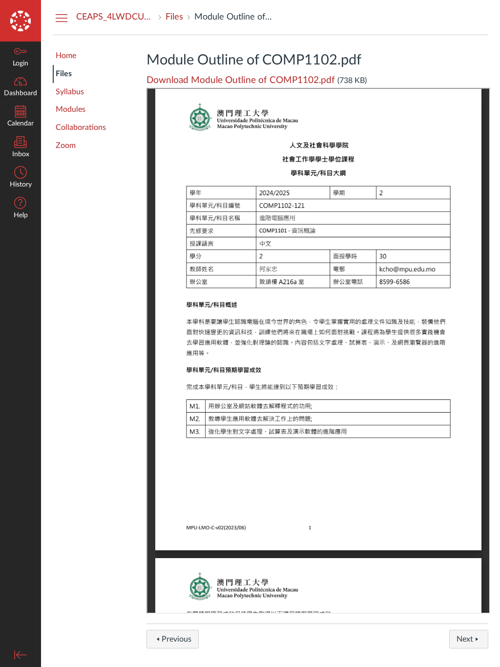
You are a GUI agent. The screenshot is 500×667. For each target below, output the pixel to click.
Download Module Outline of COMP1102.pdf (240, 80)
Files (64, 74)
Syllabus (70, 92)
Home (66, 56)
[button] (20, 208)
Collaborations (81, 127)
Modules (70, 109)
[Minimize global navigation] (20, 655)
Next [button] (465, 639)
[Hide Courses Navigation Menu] (61, 17)
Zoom (66, 145)
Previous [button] (176, 639)
